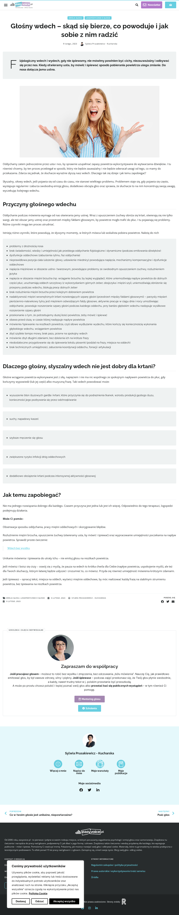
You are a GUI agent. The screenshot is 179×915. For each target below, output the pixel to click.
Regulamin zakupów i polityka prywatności (114, 865)
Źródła (94, 877)
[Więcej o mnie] (58, 764)
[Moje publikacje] (121, 764)
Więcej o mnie (58, 770)
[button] (6, 5)
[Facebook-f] (82, 908)
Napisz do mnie (79, 772)
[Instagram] (89, 908)
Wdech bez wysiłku (18, 548)
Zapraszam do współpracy (89, 666)
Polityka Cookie (38, 893)
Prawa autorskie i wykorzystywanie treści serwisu (118, 871)
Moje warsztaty (100, 770)
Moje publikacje (121, 772)
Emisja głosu (75, 18)
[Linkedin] (96, 908)
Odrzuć (39, 901)
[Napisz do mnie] (79, 764)
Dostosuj (21, 901)
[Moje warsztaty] (100, 764)
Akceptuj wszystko (64, 901)
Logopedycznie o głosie (98, 18)
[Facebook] (81, 790)
